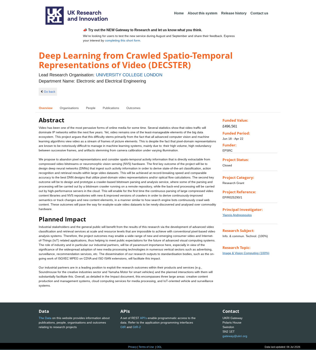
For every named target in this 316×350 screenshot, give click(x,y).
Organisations (69, 108)
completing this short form (122, 40)
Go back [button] (49, 91)
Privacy (132, 346)
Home (179, 13)
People (90, 108)
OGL (159, 346)
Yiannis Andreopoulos (237, 215)
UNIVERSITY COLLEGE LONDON (129, 74)
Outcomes (133, 108)
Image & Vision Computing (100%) (245, 253)
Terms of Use (146, 346)
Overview (45, 108)
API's (143, 318)
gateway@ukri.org (234, 336)
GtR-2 (137, 327)
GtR (123, 327)
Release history (234, 13)
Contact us (259, 13)
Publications (111, 108)
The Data (45, 318)
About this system (202, 13)
